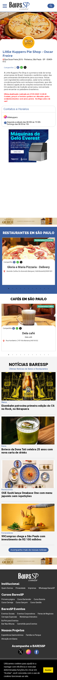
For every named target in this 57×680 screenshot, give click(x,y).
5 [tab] (24, 288)
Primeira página (8, 599)
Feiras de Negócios (45, 614)
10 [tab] (44, 288)
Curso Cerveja (7, 602)
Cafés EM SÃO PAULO (28, 299)
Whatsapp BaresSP (47, 588)
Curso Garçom (22, 602)
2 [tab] (12, 288)
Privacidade (20, 588)
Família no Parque (33, 635)
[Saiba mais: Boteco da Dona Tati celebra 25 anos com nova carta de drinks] (27, 444)
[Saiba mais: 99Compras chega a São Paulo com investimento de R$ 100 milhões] (27, 530)
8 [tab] (36, 288)
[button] (29, 676)
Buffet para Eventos (9, 621)
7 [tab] (32, 288)
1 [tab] (8, 288)
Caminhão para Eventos (27, 624)
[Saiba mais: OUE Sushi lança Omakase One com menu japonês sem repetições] (27, 487)
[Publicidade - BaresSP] (28, 145)
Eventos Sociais (8, 614)
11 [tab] (48, 288)
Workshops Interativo (28, 617)
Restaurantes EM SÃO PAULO (28, 233)
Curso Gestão (36, 602)
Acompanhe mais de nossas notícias (28, 550)
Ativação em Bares (9, 639)
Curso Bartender (24, 599)
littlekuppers (12, 117)
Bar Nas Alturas (7, 624)
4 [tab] (20, 288)
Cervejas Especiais (9, 617)
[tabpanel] (28, 261)
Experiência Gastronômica (12, 635)
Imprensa (32, 588)
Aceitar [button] (48, 670)
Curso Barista (39, 599)
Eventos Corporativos (26, 614)
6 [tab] (28, 288)
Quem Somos (7, 588)
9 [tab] (40, 288)
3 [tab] (16, 288)
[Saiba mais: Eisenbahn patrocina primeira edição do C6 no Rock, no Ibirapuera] (28, 399)
